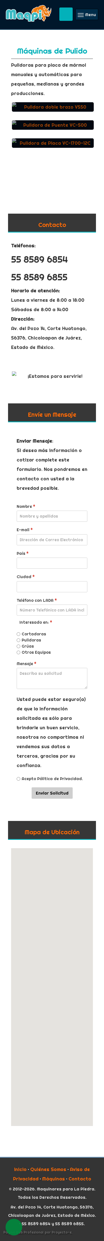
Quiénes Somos (48, 1169)
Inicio (20, 1169)
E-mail (25, 529)
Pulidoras (31, 640)
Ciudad (26, 576)
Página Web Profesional (23, 1232)
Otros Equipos (36, 652)
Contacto (80, 1179)
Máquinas (53, 1179)
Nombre (26, 506)
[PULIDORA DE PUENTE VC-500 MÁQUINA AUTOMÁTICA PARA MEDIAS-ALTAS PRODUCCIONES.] (53, 131)
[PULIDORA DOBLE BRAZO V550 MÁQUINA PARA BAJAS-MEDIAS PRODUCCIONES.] (53, 113)
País (23, 553)
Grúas (28, 646)
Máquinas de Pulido (52, 51)
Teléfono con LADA (37, 600)
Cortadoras (34, 633)
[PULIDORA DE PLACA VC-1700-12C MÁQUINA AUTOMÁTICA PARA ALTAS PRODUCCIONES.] (53, 149)
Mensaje (26, 663)
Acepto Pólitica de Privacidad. (52, 778)
